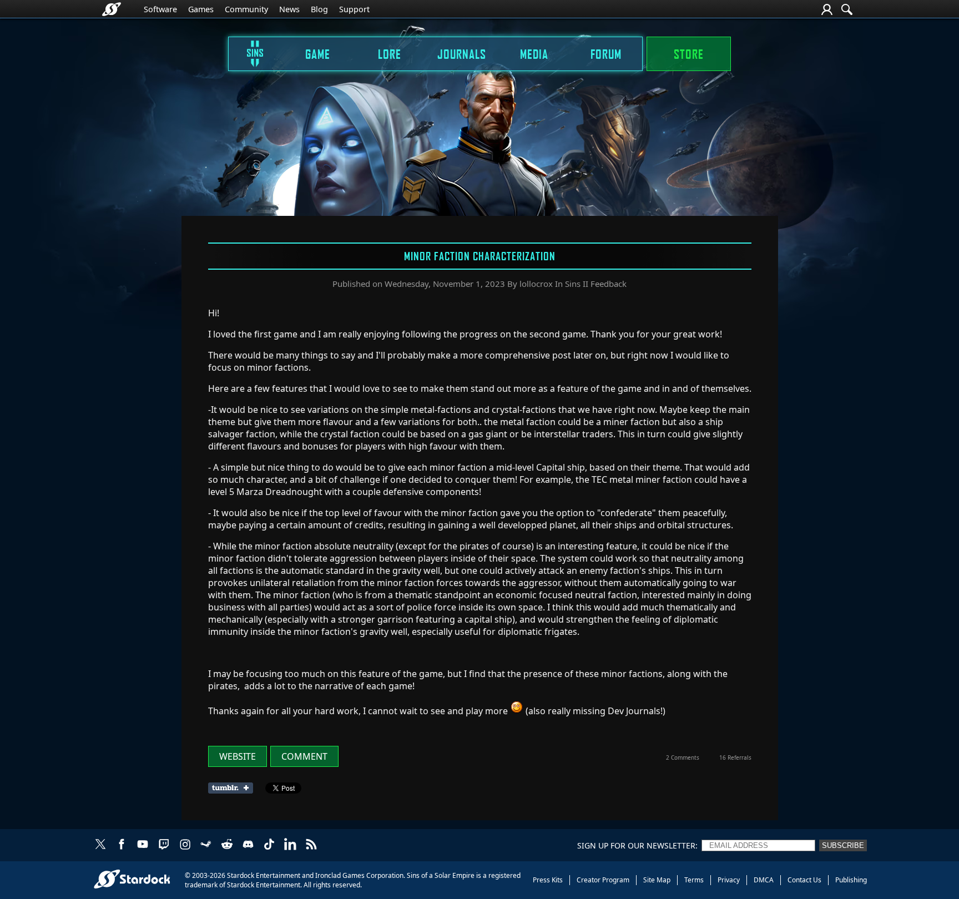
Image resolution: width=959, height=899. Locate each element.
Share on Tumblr (234, 788)
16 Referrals (735, 757)
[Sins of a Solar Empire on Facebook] (121, 845)
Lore (389, 54)
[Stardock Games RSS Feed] (311, 845)
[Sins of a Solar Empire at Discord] (248, 845)
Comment (304, 756)
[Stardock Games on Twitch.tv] (163, 845)
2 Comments (682, 757)
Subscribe (843, 845)
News (289, 9)
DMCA (764, 880)
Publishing (851, 880)
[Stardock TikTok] (269, 845)
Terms (694, 880)
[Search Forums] (846, 9)
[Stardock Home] (111, 9)
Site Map (656, 880)
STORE (689, 54)
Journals (461, 54)
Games (201, 9)
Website (237, 756)
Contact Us (804, 880)
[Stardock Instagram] (184, 845)
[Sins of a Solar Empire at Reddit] (227, 845)
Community (246, 9)
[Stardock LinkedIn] (290, 845)
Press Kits (548, 880)
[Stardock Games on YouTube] (142, 845)
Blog (319, 9)
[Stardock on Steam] (206, 845)
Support (354, 9)
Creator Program (603, 880)
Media (534, 54)
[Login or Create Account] (826, 9)
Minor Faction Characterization (480, 255)
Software (160, 9)
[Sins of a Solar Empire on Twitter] (100, 845)
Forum (606, 54)
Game (317, 54)
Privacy (729, 880)
